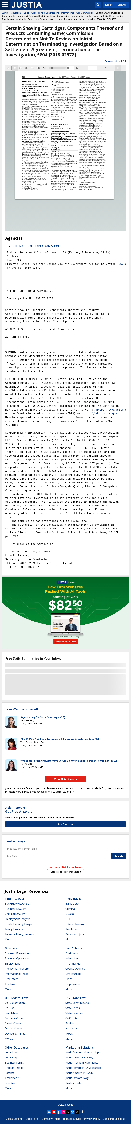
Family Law (72, 929)
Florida (70, 1023)
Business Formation (17, 953)
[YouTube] (54, 1112)
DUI (68, 919)
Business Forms (14, 1062)
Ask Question (65, 824)
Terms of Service (72, 1118)
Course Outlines (75, 968)
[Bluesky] (72, 1112)
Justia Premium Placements (82, 1062)
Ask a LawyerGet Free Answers (18, 809)
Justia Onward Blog (77, 1078)
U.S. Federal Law (16, 998)
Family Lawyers (14, 929)
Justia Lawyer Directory (79, 1057)
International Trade (16, 974)
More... (9, 939)
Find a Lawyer (16, 841)
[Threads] (68, 1112)
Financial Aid (73, 963)
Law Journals (73, 974)
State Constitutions (77, 1003)
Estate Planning (75, 924)
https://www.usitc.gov (113, 409)
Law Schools (74, 948)
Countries (11, 1083)
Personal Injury (75, 934)
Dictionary (72, 953)
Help (57, 1118)
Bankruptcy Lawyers (17, 903)
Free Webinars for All (21, 709)
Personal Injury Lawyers (19, 934)
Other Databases (17, 1047)
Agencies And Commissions (45, 13)
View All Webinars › (65, 779)
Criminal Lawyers (15, 914)
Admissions (72, 958)
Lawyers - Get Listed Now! (65, 866)
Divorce (70, 914)
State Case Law (75, 1013)
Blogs (69, 979)
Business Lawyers (15, 908)
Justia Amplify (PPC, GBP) (80, 1073)
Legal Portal (32, 1118)
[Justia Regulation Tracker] (27, 5)
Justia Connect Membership (82, 1052)
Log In (108, 5)
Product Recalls (14, 1068)
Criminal (70, 908)
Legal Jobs (11, 1052)
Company (47, 1118)
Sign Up (122, 5)
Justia (5, 13)
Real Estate (11, 979)
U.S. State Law (76, 998)
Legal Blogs (12, 1057)
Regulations (12, 1013)
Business (11, 948)
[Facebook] (59, 1112)
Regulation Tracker (19, 13)
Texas (69, 1033)
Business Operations (17, 958)
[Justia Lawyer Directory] (82, 1112)
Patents (9, 1073)
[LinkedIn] (49, 1112)
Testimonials (73, 1083)
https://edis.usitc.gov (99, 413)
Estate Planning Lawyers (19, 924)
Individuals (73, 899)
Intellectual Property (17, 968)
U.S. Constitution (15, 1003)
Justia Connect (14, 1118)
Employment (12, 963)
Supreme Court (14, 1018)
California (71, 1018)
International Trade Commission (77, 13)
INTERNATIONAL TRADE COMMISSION (35, 246)
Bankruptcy (72, 903)
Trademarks (12, 1078)
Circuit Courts (13, 1023)
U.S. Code (10, 1008)
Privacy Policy (92, 1118)
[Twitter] (77, 1112)
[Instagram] (63, 1112)
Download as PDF (115, 61)
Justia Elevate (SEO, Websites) (83, 1068)
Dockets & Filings (15, 1033)
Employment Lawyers (17, 919)
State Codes (73, 1008)
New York (71, 1028)
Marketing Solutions (80, 1047)
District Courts (13, 1028)
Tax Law (10, 984)
